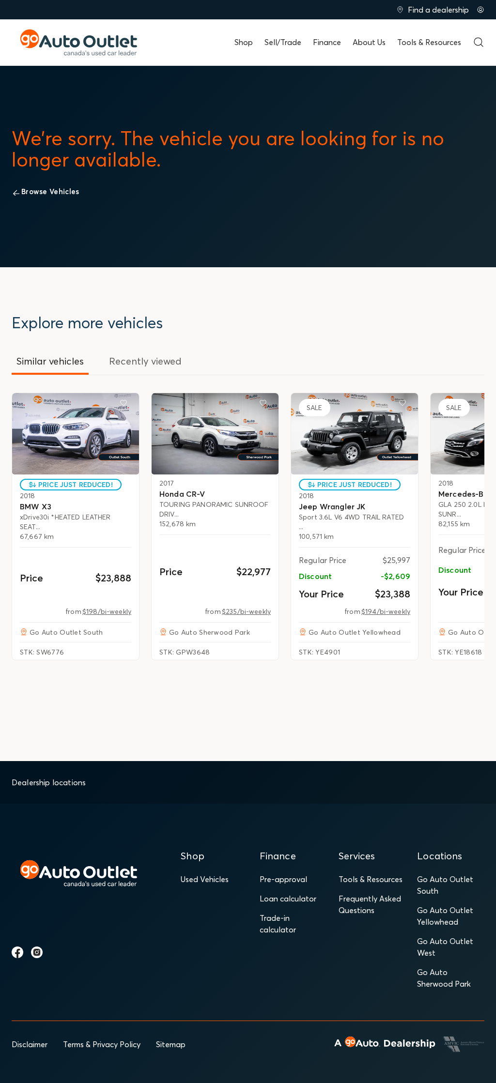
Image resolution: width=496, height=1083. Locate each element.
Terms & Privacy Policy (101, 1044)
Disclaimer (29, 1044)
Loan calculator (288, 898)
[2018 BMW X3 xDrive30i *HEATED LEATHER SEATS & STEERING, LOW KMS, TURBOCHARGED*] (75, 433)
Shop (243, 42)
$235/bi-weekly (246, 611)
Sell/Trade (282, 42)
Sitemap (171, 1044)
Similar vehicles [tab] (50, 361)
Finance (327, 42)
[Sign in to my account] (480, 10)
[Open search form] (478, 42)
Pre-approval (283, 879)
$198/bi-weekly (106, 611)
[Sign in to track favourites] (125, 405)
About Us (369, 42)
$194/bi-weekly (385, 611)
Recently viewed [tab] (145, 361)
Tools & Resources (429, 42)
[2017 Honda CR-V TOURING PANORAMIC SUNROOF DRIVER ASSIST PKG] (215, 433)
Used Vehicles (205, 879)
